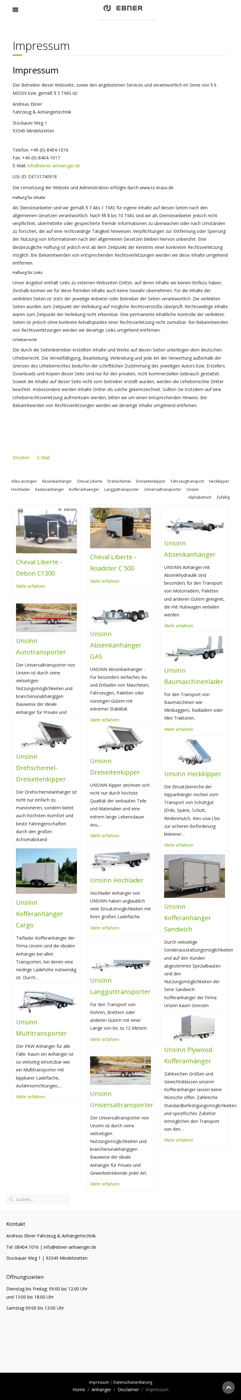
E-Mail (43, 457)
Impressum (99, 1382)
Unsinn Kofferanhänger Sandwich (187, 917)
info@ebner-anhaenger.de (53, 166)
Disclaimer (128, 1389)
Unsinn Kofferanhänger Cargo (39, 913)
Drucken (22, 457)
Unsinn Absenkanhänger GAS (116, 645)
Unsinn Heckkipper (192, 774)
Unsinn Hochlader (117, 880)
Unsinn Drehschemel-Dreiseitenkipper (41, 767)
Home (78, 1389)
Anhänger (101, 1389)
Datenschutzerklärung (132, 1382)
